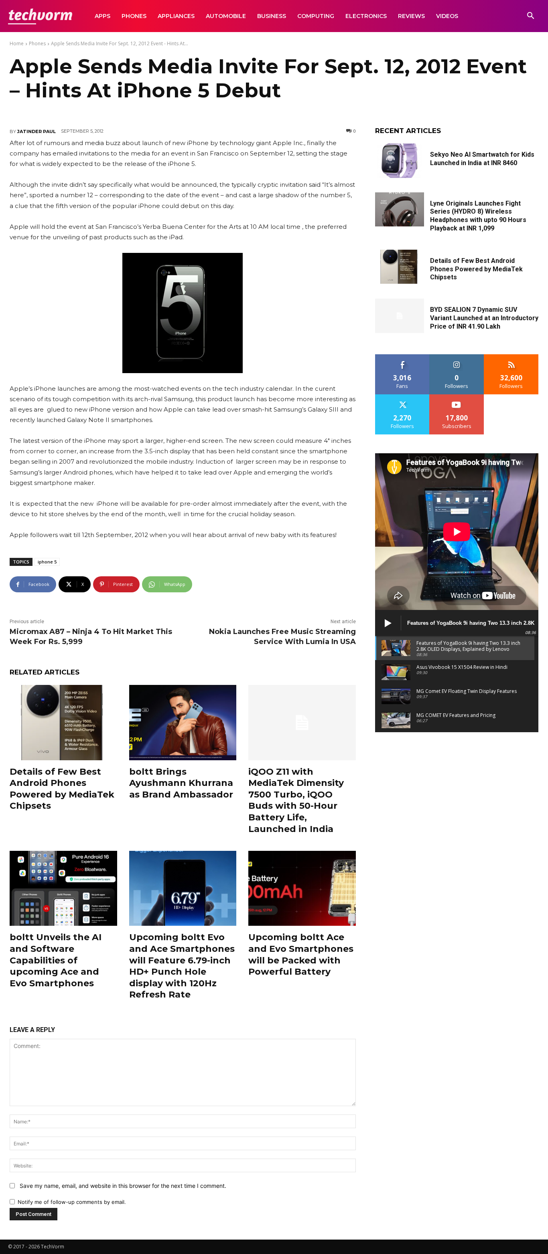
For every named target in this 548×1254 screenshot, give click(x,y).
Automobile (226, 16)
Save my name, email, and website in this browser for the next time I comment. (123, 1185)
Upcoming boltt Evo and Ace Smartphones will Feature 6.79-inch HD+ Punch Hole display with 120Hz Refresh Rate (182, 966)
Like (402, 357)
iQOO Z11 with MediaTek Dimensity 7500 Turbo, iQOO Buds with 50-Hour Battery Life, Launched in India (296, 800)
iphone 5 (47, 562)
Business (271, 16)
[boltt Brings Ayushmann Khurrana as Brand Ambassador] (183, 722)
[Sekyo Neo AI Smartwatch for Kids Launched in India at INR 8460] (399, 160)
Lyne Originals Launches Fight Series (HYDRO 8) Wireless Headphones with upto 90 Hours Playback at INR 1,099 (478, 216)
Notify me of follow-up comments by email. (72, 1202)
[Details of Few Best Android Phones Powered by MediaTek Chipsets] (63, 722)
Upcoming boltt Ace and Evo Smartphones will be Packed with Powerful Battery (300, 954)
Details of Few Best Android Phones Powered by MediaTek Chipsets (62, 789)
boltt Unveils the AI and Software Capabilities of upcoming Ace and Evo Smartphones (55, 960)
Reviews (411, 16)
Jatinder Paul (36, 131)
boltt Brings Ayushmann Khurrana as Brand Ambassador (181, 783)
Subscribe (456, 397)
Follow (456, 357)
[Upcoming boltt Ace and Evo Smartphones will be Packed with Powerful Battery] (302, 888)
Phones (134, 16)
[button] (530, 16)
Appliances (176, 16)
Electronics (366, 16)
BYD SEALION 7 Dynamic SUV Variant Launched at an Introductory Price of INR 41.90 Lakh (484, 318)
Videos (447, 16)
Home (17, 43)
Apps (102, 16)
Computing (315, 16)
